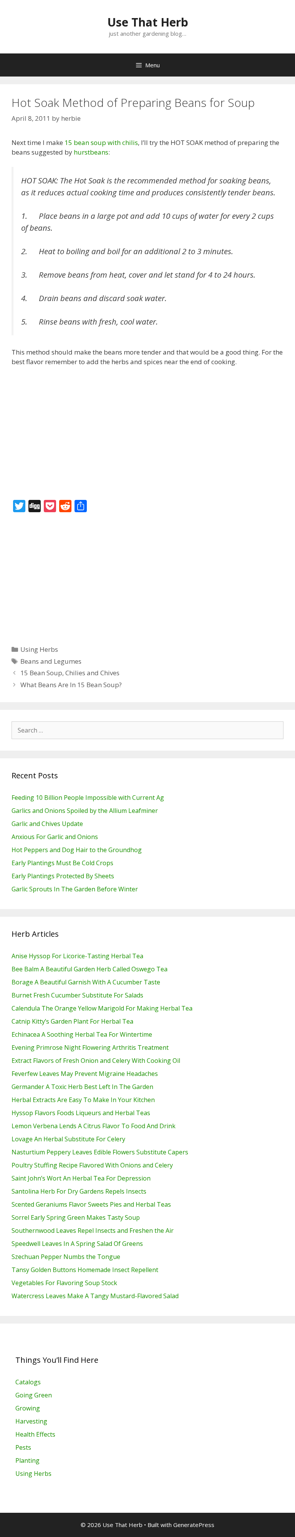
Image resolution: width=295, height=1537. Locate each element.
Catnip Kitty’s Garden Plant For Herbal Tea (72, 1021)
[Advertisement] (147, 430)
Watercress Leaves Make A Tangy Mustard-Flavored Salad (95, 1296)
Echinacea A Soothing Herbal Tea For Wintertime (82, 1034)
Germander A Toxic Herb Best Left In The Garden (82, 1086)
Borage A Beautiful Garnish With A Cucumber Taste (86, 982)
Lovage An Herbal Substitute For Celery (68, 1139)
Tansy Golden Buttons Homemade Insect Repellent (85, 1270)
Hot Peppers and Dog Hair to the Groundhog (77, 850)
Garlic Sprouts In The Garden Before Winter (75, 889)
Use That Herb (147, 22)
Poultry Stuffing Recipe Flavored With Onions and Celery (92, 1165)
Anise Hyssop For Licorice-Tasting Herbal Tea (77, 956)
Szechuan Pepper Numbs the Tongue (66, 1256)
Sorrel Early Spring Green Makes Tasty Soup (76, 1217)
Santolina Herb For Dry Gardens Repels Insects (79, 1191)
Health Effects (35, 1434)
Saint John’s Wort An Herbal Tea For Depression (81, 1178)
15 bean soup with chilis (101, 142)
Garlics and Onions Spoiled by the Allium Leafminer (85, 810)
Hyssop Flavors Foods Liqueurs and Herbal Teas (81, 1113)
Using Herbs (39, 649)
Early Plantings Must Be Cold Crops (62, 863)
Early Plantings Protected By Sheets (63, 876)
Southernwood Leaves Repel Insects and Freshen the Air (93, 1230)
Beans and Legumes (50, 661)
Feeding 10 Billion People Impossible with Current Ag (88, 797)
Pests (23, 1447)
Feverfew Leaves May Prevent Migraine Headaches (85, 1073)
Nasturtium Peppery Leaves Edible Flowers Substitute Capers (100, 1152)
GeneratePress (193, 1525)
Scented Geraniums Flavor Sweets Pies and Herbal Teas (91, 1204)
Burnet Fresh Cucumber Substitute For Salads (77, 995)
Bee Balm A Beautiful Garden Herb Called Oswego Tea (89, 969)
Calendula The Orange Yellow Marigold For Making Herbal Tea (102, 1008)
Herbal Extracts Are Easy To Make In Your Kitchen (83, 1100)
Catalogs (28, 1382)
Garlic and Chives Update (47, 823)
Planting (27, 1460)
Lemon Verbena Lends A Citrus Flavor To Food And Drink (94, 1126)
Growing (27, 1408)
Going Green (33, 1395)
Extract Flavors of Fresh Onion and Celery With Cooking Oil (96, 1060)
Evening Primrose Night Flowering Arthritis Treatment (90, 1047)
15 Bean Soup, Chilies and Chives (69, 672)
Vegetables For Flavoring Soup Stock (64, 1283)
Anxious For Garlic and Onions (55, 837)
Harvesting (31, 1421)
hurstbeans (91, 152)
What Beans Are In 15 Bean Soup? (71, 684)
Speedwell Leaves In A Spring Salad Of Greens (77, 1243)
